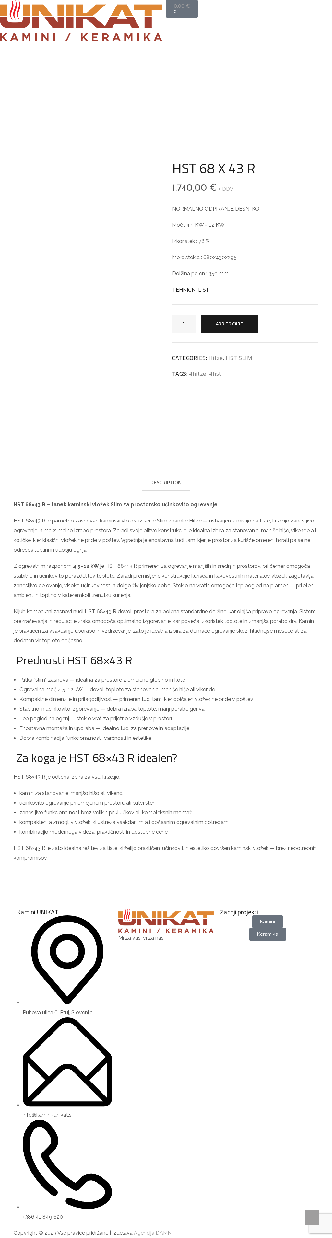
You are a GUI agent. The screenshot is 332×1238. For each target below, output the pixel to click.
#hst (215, 373)
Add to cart (229, 323)
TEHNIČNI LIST (190, 290)
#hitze (197, 373)
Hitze (145, 76)
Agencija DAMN (153, 1233)
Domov (121, 76)
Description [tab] (166, 482)
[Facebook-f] (126, 951)
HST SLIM (171, 76)
